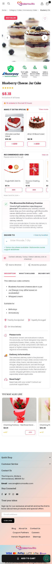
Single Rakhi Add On (12, 181)
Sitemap (37, 536)
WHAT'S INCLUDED (27, 273)
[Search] (8, 3)
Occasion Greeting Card (33, 182)
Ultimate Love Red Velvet (12, 135)
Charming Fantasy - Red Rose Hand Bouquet (19, 425)
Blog (14, 528)
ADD (13, 190)
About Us (23, 528)
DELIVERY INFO (44, 273)
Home (4, 10)
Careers (35, 532)
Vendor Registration (20, 536)
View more (43, 109)
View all (45, 155)
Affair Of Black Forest (35, 134)
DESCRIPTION (10, 273)
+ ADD (14, 144)
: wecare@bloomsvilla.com (20, 483)
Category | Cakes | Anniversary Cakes (23, 10)
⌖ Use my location (41, 235)
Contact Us (35, 528)
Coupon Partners (21, 532)
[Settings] (42, 3)
